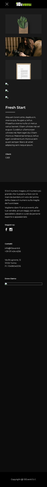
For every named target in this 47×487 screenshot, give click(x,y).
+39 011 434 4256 (13, 251)
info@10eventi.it (12, 248)
